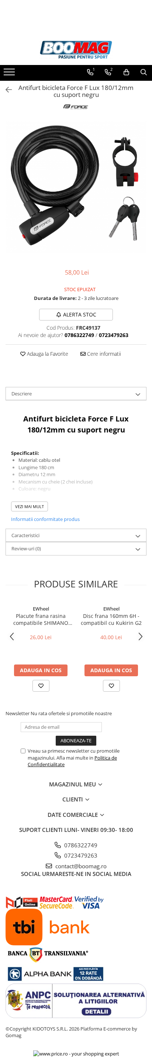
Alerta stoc (79, 314)
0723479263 (80, 855)
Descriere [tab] (21, 393)
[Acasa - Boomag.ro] (76, 49)
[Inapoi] (5, 90)
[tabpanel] (76, 187)
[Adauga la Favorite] (40, 686)
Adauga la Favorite (46, 353)
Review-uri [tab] (26, 548)
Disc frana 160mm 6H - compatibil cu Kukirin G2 (111, 619)
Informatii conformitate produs (45, 519)
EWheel (41, 608)
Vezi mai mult (29, 506)
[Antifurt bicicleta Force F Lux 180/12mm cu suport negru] (76, 187)
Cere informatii (103, 353)
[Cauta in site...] (143, 72)
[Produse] (10, 74)
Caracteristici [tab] (25, 535)
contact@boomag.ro (80, 866)
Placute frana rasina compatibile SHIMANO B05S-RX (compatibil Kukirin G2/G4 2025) (40, 619)
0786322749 (80, 845)
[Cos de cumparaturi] (126, 72)
